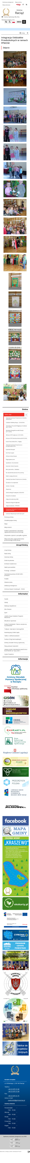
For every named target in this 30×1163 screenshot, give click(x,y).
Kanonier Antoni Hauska (12, 466)
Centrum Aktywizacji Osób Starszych (15, 513)
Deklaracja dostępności (8, 2)
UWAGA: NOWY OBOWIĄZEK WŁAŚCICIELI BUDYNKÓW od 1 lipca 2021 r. (15, 650)
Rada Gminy (7, 553)
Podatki (6, 579)
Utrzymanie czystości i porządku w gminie (15, 535)
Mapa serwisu (18, 2)
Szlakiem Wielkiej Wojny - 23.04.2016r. (15, 422)
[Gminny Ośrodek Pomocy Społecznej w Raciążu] (15, 683)
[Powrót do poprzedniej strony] (27, 33)
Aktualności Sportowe (10, 621)
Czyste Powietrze (9, 654)
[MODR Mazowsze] (15, 776)
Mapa (5, 524)
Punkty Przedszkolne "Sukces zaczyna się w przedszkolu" (15, 624)
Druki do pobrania (9, 560)
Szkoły (6, 602)
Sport (5, 612)
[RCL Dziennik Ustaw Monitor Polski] (15, 755)
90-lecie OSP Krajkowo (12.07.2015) (14, 435)
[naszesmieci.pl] (15, 1022)
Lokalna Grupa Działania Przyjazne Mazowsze (13, 616)
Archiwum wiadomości (10, 564)
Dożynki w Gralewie (11, 496)
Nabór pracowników (9, 567)
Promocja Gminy (8, 517)
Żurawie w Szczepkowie (12, 482)
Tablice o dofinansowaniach (11, 636)
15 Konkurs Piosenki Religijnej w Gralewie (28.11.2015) (16, 426)
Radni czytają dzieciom (11, 476)
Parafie (6, 599)
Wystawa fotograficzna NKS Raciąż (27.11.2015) (14, 431)
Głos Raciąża (7, 609)
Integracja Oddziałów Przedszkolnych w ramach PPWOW (16, 509)
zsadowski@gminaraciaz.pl (16, 1100)
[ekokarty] (15, 909)
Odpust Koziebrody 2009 (12, 499)
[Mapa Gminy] (15, 835)
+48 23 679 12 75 (13, 1096)
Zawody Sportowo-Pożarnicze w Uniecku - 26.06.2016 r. (16, 418)
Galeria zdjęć (8, 414)
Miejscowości (8, 527)
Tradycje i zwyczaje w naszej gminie (14, 629)
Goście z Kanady (10, 486)
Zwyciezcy (8, 489)
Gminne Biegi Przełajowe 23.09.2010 (15, 492)
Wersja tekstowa (6, 4)
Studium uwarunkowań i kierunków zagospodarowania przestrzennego (13, 531)
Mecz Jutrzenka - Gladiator (12, 469)
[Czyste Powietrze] (15, 949)
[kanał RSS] (27, 5)
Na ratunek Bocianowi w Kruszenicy (15, 472)
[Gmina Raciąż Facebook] (15, 825)
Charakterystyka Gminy (10, 520)
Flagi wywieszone (10, 459)
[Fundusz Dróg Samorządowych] (15, 714)
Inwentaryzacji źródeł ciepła (11, 632)
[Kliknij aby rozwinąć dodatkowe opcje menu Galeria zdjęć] (26, 414)
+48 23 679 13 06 (13, 1091)
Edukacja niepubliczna (10, 606)
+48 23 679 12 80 (13, 1089)
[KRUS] (15, 745)
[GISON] (15, 706)
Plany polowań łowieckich (11, 646)
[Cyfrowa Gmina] (15, 940)
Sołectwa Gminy (8, 557)
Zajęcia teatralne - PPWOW (12, 505)
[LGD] (15, 765)
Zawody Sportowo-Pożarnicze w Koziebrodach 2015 (14, 445)
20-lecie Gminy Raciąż (11, 456)
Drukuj (23, 33)
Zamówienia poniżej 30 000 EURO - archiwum (14, 574)
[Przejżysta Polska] (15, 786)
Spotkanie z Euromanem (12, 463)
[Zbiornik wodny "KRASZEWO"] (15, 895)
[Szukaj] (6, 22)
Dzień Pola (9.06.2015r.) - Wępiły (14, 441)
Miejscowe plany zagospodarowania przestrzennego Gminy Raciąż (14, 539)
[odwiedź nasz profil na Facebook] (23, 5)
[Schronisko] (15, 814)
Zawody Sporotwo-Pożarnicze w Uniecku (16, 479)
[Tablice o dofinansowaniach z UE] (15, 1055)
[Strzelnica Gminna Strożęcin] (15, 996)
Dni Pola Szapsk (10, 453)
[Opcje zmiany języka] (13, 22)
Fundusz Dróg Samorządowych (12, 639)
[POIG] (15, 796)
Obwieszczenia (8, 582)
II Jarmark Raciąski (10, 449)
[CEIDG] (15, 724)
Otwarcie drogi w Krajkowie (13, 502)
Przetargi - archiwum (10, 570)
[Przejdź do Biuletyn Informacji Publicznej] (18, 5)
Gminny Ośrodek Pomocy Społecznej (14, 642)
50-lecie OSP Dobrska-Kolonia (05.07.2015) (16, 438)
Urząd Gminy (7, 550)
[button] (10, 22)
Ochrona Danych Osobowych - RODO (14, 589)
